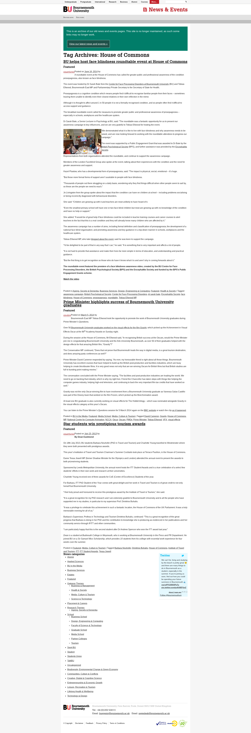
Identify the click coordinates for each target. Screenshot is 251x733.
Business (124, 2)
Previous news (68, 17)
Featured (155, 291)
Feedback (89, 723)
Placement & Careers (77, 603)
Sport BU (71, 647)
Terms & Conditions (117, 723)
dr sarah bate (154, 294)
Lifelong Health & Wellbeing (80, 691)
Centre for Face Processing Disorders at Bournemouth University (139, 84)
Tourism (75, 643)
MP (64, 420)
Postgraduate (85, 2)
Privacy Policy (101, 723)
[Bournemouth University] (76, 710)
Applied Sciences (75, 561)
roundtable (113, 298)
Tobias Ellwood (155, 420)
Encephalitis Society (170, 294)
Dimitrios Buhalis (140, 548)
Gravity (163, 416)
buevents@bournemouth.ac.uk (114, 713)
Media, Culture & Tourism (123, 416)
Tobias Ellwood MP (128, 298)
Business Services (108, 291)
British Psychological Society (114, 147)
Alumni (70, 557)
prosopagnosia (100, 298)
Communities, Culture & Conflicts (82, 674)
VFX (165, 420)
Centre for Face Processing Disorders (129, 294)
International (100, 2)
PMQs (129, 420)
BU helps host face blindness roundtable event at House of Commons (125, 61)
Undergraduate (71, 2)
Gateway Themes (75, 583)
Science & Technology (81, 599)
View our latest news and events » (88, 44)
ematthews (69, 72)
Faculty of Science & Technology (86, 625)
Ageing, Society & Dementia (86, 291)
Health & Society (168, 291)
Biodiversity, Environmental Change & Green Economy (92, 669)
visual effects (174, 420)
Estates (70, 575)
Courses (144, 2)
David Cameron (151, 416)
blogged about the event (102, 239)
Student (71, 652)
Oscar (115, 420)
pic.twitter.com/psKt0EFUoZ (173, 587)
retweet (184, 592)
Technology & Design (77, 696)
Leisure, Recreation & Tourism (81, 687)
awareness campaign (73, 294)
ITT (77, 551)
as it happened (179, 410)
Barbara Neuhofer (123, 548)
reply (182, 592)
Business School (79, 617)
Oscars (122, 420)
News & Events (168, 9)
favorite (187, 592)
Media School (104, 416)
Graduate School (79, 630)
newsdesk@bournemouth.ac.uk (154, 713)
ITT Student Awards (89, 551)
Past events (80, 17)
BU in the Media (80, 416)
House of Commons (82, 298)
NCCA (108, 420)
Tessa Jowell (105, 551)
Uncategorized (74, 665)
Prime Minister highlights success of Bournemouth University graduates (118, 303)
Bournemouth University (78, 9)
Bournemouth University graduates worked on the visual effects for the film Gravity (109, 328)
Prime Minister (140, 420)
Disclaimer (79, 723)
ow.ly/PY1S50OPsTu (170, 585)
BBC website (150, 410)
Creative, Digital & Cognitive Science (84, 678)
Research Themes (75, 608)
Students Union (74, 656)
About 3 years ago (175, 592)
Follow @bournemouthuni (170, 595)
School (70, 614)
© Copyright (67, 723)
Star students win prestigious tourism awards (104, 424)
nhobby (67, 315)
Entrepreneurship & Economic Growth (84, 683)
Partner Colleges (79, 639)
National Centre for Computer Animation (85, 420)
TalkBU (70, 661)
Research (112, 2)
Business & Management (83, 586)
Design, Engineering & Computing (134, 291)
